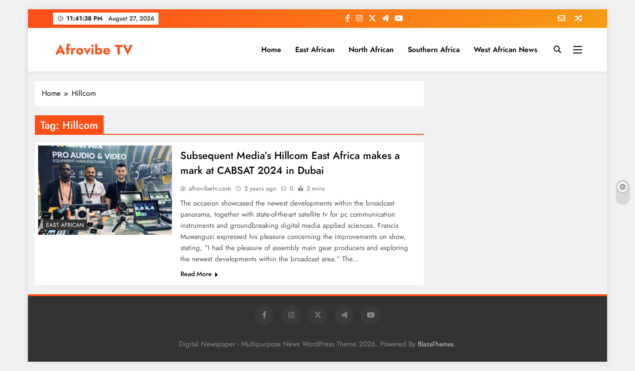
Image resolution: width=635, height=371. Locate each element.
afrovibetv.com (210, 188)
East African (315, 49)
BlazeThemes (436, 344)
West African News (505, 49)
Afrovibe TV (94, 50)
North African (371, 49)
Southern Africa (434, 49)
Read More (196, 273)
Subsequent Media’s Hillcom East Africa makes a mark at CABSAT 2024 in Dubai (290, 163)
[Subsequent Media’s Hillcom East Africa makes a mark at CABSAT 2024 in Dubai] (105, 190)
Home (271, 49)
